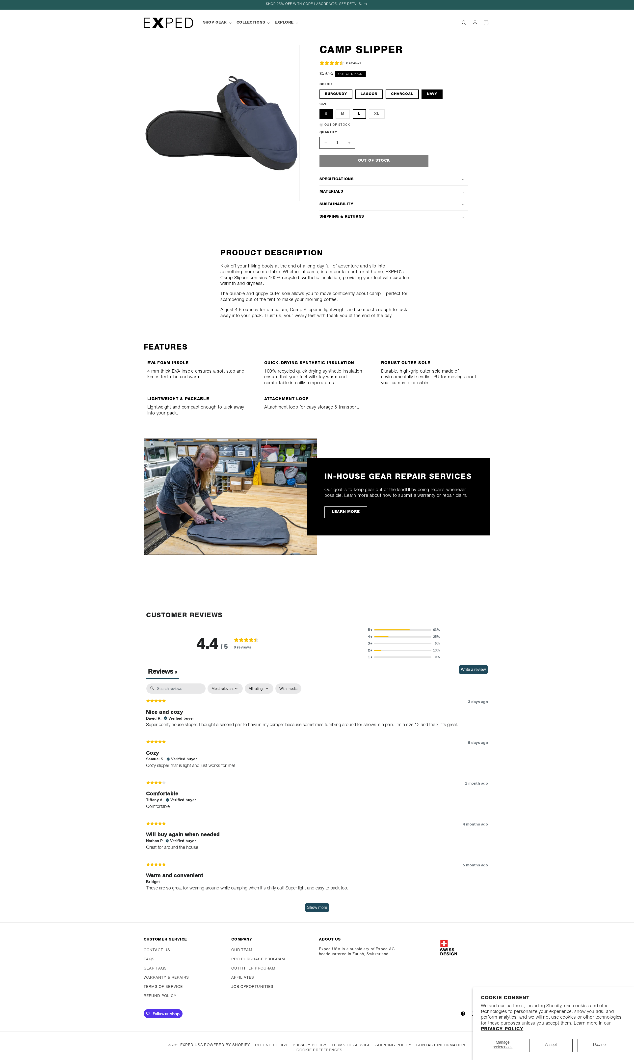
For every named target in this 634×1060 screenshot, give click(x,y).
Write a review (473, 669)
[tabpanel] (317, 800)
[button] (217, 22)
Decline (599, 1045)
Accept (551, 1045)
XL (379, 115)
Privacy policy (310, 1045)
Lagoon (369, 94)
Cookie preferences (319, 1050)
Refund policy (160, 996)
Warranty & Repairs (166, 978)
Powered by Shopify (227, 1045)
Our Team (241, 950)
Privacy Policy (502, 1029)
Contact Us (157, 950)
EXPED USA (191, 1045)
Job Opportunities (252, 987)
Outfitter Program (253, 969)
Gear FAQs (155, 969)
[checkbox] (288, 688)
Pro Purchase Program (258, 959)
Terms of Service (163, 987)
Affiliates (242, 978)
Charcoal (402, 94)
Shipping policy (393, 1045)
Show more (317, 907)
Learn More (346, 512)
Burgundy (336, 94)
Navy (432, 94)
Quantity (328, 132)
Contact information (441, 1045)
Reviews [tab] (162, 671)
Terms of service (351, 1045)
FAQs (149, 959)
